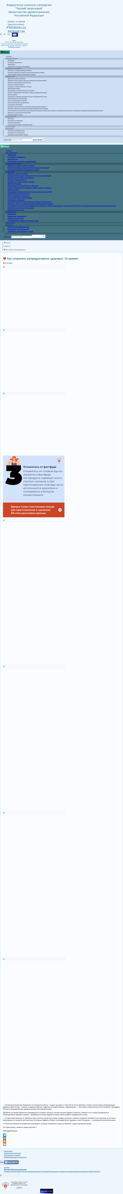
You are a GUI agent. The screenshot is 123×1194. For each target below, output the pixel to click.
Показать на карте (14, 47)
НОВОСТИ (7, 246)
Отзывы (7, 1167)
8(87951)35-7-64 (16, 31)
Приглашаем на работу (12, 1155)
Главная (8, 242)
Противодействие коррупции (15, 1169)
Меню (6, 52)
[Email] (61, 1144)
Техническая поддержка (12, 1153)
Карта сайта (8, 1151)
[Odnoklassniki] (61, 1141)
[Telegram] (61, 1135)
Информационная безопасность (15, 1157)
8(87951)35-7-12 (17, 27)
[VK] (61, 1138)
